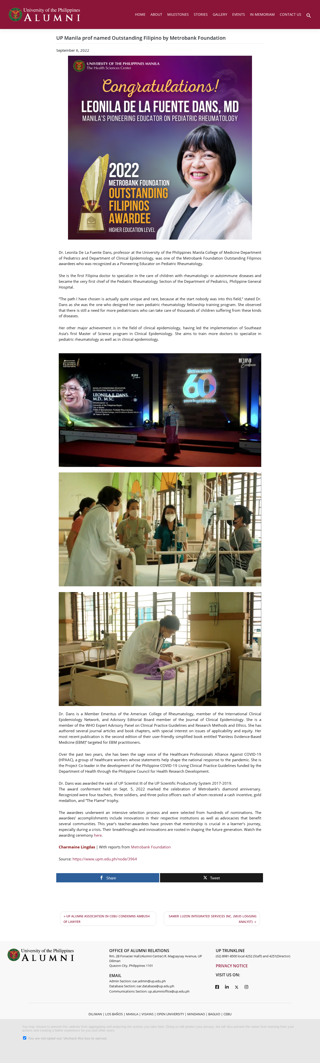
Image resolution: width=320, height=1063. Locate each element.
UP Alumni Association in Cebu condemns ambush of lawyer (107, 918)
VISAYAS (148, 1014)
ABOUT (156, 14)
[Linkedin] (226, 987)
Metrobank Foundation (151, 846)
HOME (140, 14)
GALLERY (220, 14)
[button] (308, 14)
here (98, 835)
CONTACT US (290, 14)
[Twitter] (236, 987)
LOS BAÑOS (114, 1014)
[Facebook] (217, 987)
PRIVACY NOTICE (232, 966)
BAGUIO (214, 1014)
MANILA (132, 1014)
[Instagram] (246, 987)
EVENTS (238, 14)
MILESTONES (178, 14)
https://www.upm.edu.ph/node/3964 (104, 858)
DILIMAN (95, 1014)
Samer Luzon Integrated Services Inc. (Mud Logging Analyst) (212, 918)
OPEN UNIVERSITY (170, 1014)
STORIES (201, 14)
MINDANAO (196, 1014)
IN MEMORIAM (262, 14)
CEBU (228, 1014)
